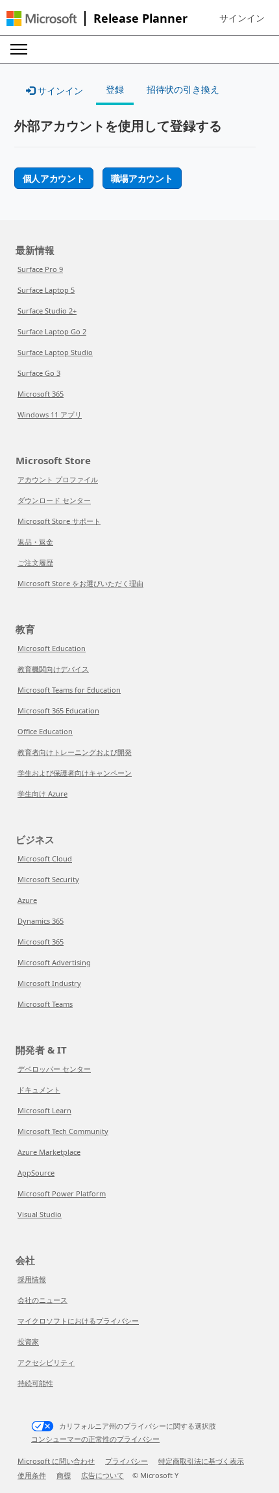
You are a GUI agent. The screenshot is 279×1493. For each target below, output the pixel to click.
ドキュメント (39, 1089)
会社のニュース (42, 1300)
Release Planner (140, 18)
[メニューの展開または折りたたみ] (19, 49)
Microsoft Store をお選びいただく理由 (80, 583)
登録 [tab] (115, 89)
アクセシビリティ (46, 1362)
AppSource (36, 1173)
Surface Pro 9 (40, 269)
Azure (27, 900)
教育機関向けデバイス (53, 669)
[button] (242, 18)
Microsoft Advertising (54, 962)
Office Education (45, 731)
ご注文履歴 (35, 562)
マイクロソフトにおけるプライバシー (78, 1321)
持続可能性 (35, 1383)
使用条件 (32, 1475)
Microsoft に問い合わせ (56, 1461)
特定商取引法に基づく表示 (201, 1461)
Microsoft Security (48, 879)
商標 (63, 1475)
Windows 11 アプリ (50, 414)
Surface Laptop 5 (46, 290)
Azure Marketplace (49, 1152)
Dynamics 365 (41, 921)
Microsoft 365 (41, 394)
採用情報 (32, 1279)
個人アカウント (54, 178)
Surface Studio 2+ (47, 310)
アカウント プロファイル (58, 479)
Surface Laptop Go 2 (52, 331)
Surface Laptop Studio (55, 352)
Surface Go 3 (39, 373)
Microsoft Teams (45, 1004)
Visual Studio (40, 1214)
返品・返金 (35, 542)
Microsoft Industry (49, 983)
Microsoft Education (52, 648)
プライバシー (126, 1461)
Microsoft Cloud (45, 858)
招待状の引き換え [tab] (183, 89)
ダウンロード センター (54, 500)
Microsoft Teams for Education (69, 690)
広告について (102, 1475)
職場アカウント (142, 178)
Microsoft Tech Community (63, 1131)
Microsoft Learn (44, 1110)
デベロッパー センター (54, 1069)
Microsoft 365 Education (58, 710)
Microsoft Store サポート (59, 521)
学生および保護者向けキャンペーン (75, 773)
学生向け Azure (42, 793)
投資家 (28, 1341)
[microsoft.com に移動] (41, 18)
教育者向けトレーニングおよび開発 (75, 752)
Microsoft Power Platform (62, 1193)
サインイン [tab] (59, 90)
